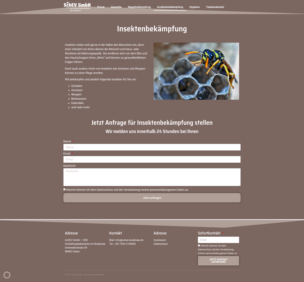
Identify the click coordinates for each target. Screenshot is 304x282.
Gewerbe (116, 7)
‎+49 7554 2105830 (125, 243)
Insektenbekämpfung (170, 7)
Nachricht (69, 165)
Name (67, 141)
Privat (100, 7)
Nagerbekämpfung (139, 7)
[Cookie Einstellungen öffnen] (7, 277)
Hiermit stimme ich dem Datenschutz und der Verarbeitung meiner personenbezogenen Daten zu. (127, 189)
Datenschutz (161, 243)
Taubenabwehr (215, 7)
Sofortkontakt (209, 233)
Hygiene (195, 7)
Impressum (160, 240)
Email (67, 153)
